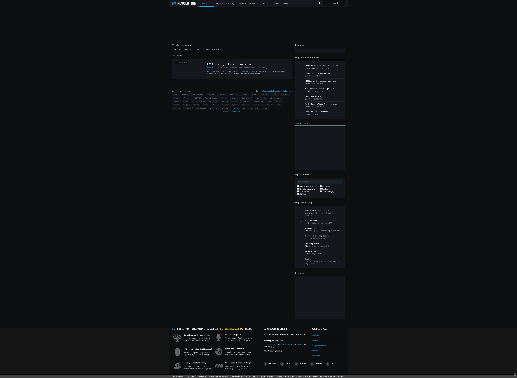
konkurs (225, 105)
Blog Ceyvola (317, 254)
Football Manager (181, 62)
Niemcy (176, 101)
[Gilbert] (301, 244)
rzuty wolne (226, 108)
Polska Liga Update (233, 335)
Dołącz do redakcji (319, 346)
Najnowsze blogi (303, 202)
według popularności (283, 91)
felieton (176, 105)
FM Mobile (303, 194)
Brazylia (185, 95)
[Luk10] (301, 221)
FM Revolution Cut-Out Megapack (198, 349)
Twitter (287, 364)
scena (236, 108)
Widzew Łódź (213, 101)
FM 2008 (233, 95)
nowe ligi (245, 105)
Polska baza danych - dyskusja (238, 363)
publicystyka (201, 108)
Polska (185, 101)
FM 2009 (244, 95)
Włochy (225, 101)
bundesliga (245, 101)
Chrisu (283, 344)
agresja (234, 101)
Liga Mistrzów (261, 98)
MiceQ (292, 344)
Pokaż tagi (232, 111)
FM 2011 (264, 95)
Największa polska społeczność (197, 335)
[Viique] (301, 237)
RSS (331, 364)
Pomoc (315, 351)
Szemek (210, 68)
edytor (269, 101)
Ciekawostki (304, 191)
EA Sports (210, 95)
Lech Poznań (247, 98)
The (276, 344)
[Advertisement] (320, 148)
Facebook (272, 364)
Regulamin (316, 356)
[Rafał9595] (301, 260)
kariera (205, 105)
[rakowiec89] (301, 229)
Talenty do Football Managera (196, 363)
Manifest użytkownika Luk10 (321, 223)
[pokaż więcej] (269, 346)
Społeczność (327, 189)
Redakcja (315, 336)
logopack (235, 105)
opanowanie (267, 105)
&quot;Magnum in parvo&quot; (327, 231)
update (265, 108)
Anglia (176, 95)
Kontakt (315, 341)
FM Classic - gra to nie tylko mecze (229, 64)
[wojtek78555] (301, 211)
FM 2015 (187, 98)
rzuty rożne (214, 108)
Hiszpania (234, 98)
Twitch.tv (318, 364)
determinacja (258, 101)
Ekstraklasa (222, 95)
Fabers (301, 344)
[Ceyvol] (301, 74)
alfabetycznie (267, 91)
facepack (278, 101)
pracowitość (188, 108)
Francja (224, 98)
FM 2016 (197, 98)
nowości (256, 105)
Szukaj (320, 3)
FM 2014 (177, 98)
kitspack (215, 105)
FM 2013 (285, 95)
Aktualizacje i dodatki (234, 349)
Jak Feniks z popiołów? (320, 246)
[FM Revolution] (185, 3)
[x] (515, 374)
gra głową (186, 105)
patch (278, 105)
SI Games (326, 186)
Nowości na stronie (307, 189)
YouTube (302, 364)
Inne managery (328, 191)
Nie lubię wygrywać (318, 238)
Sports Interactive (198, 101)
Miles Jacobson (275, 98)
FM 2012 (275, 95)
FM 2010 (254, 95)
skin (243, 108)
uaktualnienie (254, 108)
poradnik (177, 108)
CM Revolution (197, 95)
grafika (196, 105)
